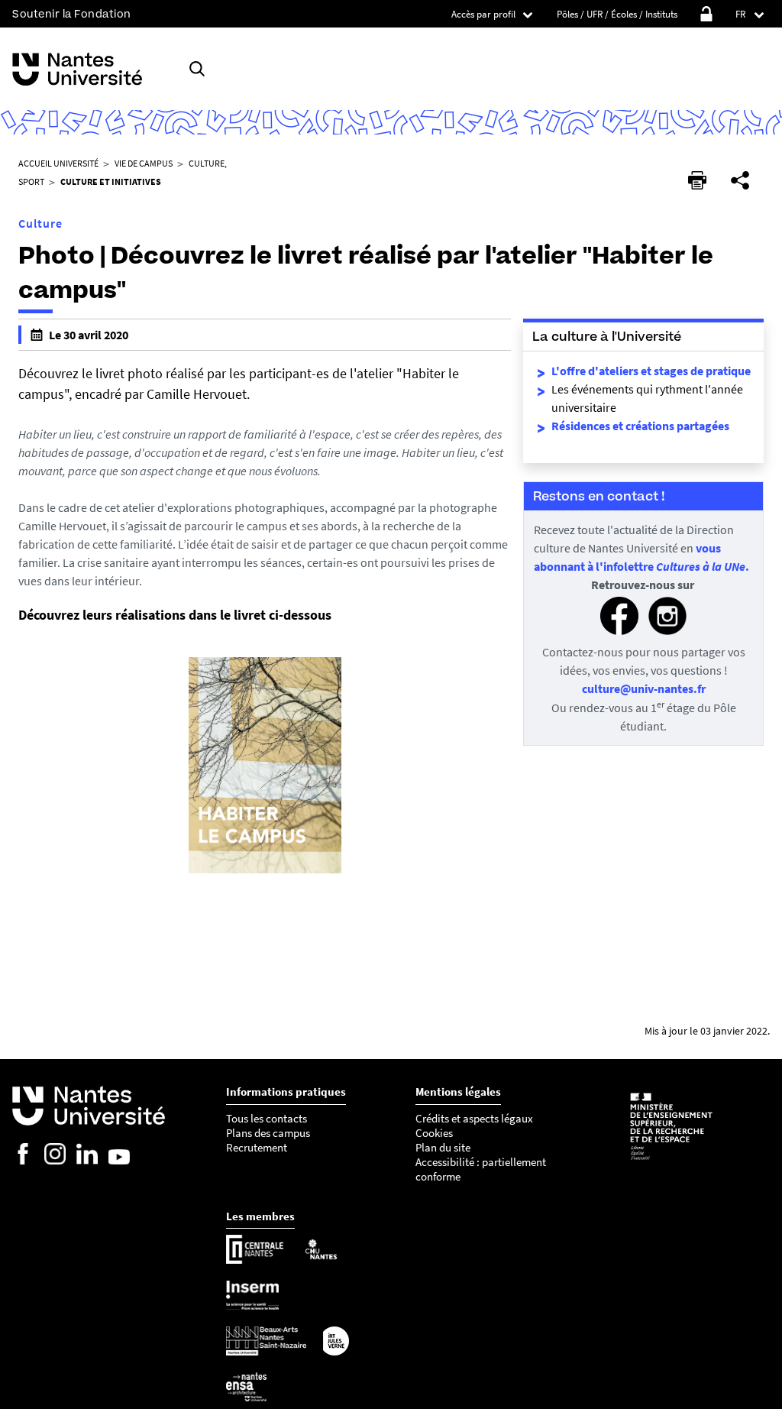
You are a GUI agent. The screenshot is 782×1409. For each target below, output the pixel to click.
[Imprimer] (697, 180)
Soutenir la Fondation (71, 14)
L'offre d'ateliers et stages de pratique (651, 370)
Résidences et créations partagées (640, 425)
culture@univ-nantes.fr (644, 688)
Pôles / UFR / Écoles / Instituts (617, 14)
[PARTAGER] (740, 180)
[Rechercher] (197, 69)
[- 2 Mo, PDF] (265, 871)
